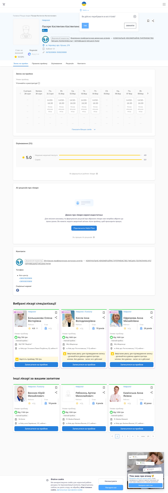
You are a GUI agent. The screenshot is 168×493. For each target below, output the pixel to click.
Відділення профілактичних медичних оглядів (90, 38)
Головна (16, 16)
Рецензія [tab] (70, 63)
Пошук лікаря (25, 16)
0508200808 (62, 52)
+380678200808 (25, 278)
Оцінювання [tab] (56, 63)
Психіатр (88, 311)
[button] (153, 21)
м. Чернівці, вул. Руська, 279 (58, 45)
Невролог (46, 20)
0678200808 (51, 52)
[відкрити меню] (164, 4)
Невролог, (80, 311)
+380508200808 (25, 281)
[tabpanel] (84, 183)
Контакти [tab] (81, 63)
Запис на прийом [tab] (21, 63)
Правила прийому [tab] (39, 63)
